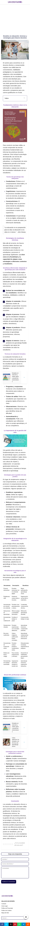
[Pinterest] (15, 924)
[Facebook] (2, 924)
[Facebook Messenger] (6, 924)
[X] (11, 924)
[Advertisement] (15, 19)
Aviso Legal (4, 906)
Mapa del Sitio (5, 912)
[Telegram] (23, 924)
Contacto (3, 903)
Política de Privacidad (7, 908)
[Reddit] (28, 924)
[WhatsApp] (19, 924)
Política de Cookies (6, 910)
